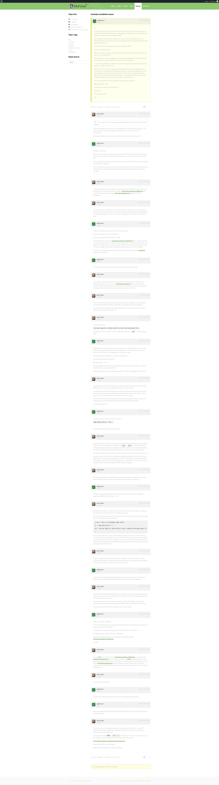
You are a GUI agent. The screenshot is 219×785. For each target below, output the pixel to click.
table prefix (71, 52)
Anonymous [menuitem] (213, 1)
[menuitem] (1, 1)
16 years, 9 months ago (143, 20)
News (131, 6)
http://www (141, 250)
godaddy (71, 46)
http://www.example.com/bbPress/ (122, 241)
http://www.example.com (122, 193)
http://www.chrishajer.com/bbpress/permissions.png (109, 741)
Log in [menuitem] (206, 1)
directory (71, 44)
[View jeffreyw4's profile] (94, 21)
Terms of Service (86, 780)
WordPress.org (123, 780)
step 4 (70, 50)
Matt (144, 780)
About (113, 6)
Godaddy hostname (74, 48)
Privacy (79, 780)
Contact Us (74, 780)
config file (71, 42)
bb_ (69, 40)
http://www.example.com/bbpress (103, 639)
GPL (69, 780)
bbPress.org (77, 6)
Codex (125, 6)
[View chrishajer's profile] (93, 114)
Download (146, 6)
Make (119, 6)
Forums (138, 6)
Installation (75, 19)
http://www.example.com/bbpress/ (132, 191)
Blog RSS (148, 780)
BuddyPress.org (138, 780)
